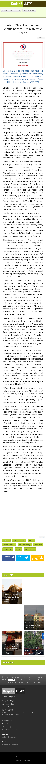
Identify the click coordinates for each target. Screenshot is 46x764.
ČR (3, 677)
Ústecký (4, 680)
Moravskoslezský (29, 682)
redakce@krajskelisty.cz (10, 729)
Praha (7, 677)
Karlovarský (39, 677)
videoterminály (24, 545)
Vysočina (40, 680)
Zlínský (39, 682)
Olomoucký (19, 682)
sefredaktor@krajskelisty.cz (11, 727)
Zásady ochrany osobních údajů (17, 756)
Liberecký (11, 680)
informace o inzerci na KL (10, 745)
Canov (18, 549)
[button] (11, 10)
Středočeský (15, 677)
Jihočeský (23, 677)
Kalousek (38, 545)
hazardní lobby (19, 540)
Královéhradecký (22, 680)
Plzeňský (31, 677)
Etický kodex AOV (33, 756)
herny (31, 540)
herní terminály (9, 545)
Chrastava (7, 549)
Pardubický (32, 680)
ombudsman (29, 549)
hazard (6, 540)
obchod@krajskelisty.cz (9, 737)
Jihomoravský (9, 682)
